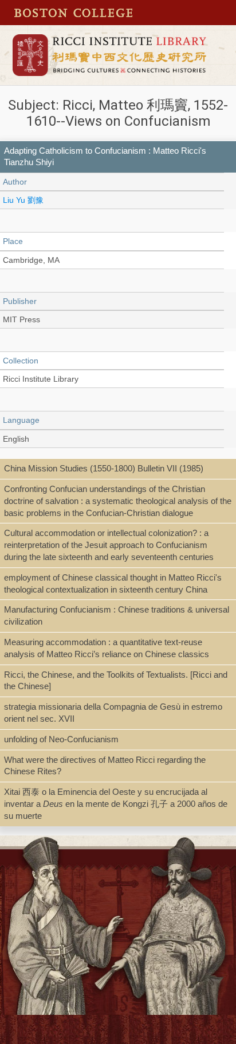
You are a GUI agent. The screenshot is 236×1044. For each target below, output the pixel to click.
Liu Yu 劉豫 (23, 200)
